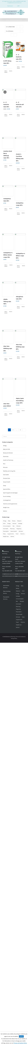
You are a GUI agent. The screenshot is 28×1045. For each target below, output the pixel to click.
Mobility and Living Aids (9, 471)
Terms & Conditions (20, 636)
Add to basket (5, 71)
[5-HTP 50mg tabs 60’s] (7, 49)
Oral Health (6, 474)
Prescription (6, 531)
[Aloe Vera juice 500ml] (7, 389)
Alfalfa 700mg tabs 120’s (7, 301)
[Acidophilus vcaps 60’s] (20, 192)
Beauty (13, 520)
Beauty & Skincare (8, 453)
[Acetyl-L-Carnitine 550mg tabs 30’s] (20, 144)
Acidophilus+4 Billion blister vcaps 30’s (7, 255)
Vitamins (22, 533)
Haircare (14, 523)
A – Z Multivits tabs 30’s (19, 57)
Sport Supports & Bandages (10, 492)
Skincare (21, 531)
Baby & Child (6, 449)
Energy (9, 523)
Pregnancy (19, 528)
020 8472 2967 (21, 570)
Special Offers (6, 489)
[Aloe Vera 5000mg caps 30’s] (7, 337)
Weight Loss (6, 507)
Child (4, 523)
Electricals (5, 456)
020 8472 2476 (8, 570)
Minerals (5, 467)
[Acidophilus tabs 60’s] (7, 190)
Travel (17, 533)
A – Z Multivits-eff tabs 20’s (20, 104)
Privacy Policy (14, 638)
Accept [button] (21, 1036)
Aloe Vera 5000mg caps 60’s (20, 347)
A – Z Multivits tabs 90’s (6, 104)
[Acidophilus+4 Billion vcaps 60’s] (20, 242)
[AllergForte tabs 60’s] (20, 288)
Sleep (4, 485)
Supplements (11, 533)
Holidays (20, 523)
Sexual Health (6, 482)
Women (5, 511)
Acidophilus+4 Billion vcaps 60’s (20, 256)
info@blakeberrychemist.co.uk (14, 2)
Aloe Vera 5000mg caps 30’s (7, 348)
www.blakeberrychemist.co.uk (9, 576)
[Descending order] (21, 26)
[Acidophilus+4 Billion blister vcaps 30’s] (7, 242)
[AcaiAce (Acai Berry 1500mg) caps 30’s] (7, 143)
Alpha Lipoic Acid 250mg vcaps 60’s (20, 401)
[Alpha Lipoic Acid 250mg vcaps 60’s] (20, 387)
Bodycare (19, 520)
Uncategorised (7, 500)
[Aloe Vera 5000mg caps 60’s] (20, 336)
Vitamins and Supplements (10, 503)
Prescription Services (6, 598)
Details (10, 70)
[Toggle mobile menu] (25, 16)
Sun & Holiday (7, 496)
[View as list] (15, 34)
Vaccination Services (6, 586)
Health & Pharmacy (8, 460)
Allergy (4, 445)
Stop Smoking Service (6, 592)
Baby (9, 520)
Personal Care (6, 478)
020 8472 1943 (22, 1)
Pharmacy (12, 528)
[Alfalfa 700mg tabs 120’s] (7, 289)
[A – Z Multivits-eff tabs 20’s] (20, 94)
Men (4, 463)
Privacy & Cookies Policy (20, 1043)
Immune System (7, 526)
